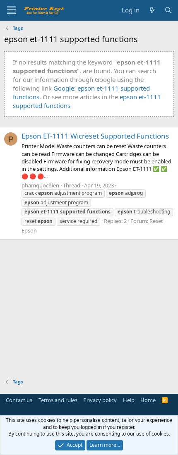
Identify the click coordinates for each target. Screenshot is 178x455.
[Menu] (11, 10)
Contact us (19, 400)
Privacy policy (100, 400)
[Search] (168, 10)
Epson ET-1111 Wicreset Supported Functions (95, 136)
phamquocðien (40, 185)
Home (148, 400)
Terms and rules (57, 400)
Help (129, 400)
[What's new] (152, 10)
